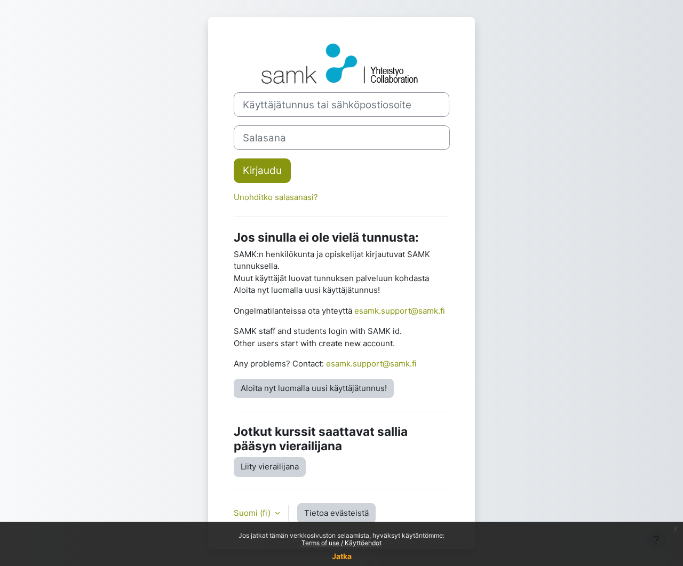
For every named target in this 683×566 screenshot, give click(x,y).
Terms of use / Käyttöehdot (341, 543)
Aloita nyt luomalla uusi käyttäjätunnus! (314, 388)
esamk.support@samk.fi (399, 311)
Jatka (342, 556)
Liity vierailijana (270, 466)
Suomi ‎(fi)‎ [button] (253, 513)
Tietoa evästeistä (336, 513)
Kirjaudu (262, 170)
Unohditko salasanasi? (276, 197)
